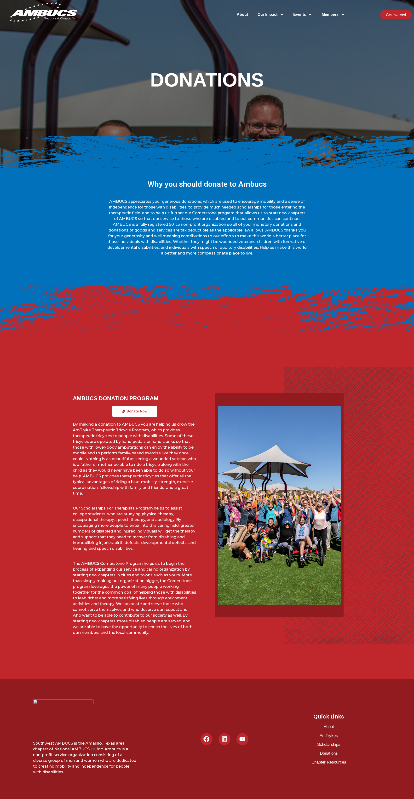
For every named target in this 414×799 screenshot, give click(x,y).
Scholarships (328, 744)
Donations (329, 753)
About (242, 14)
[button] (134, 411)
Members (330, 14)
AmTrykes (329, 735)
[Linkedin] (224, 739)
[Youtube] (242, 739)
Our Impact (267, 14)
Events (299, 14)
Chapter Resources (328, 762)
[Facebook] (207, 739)
